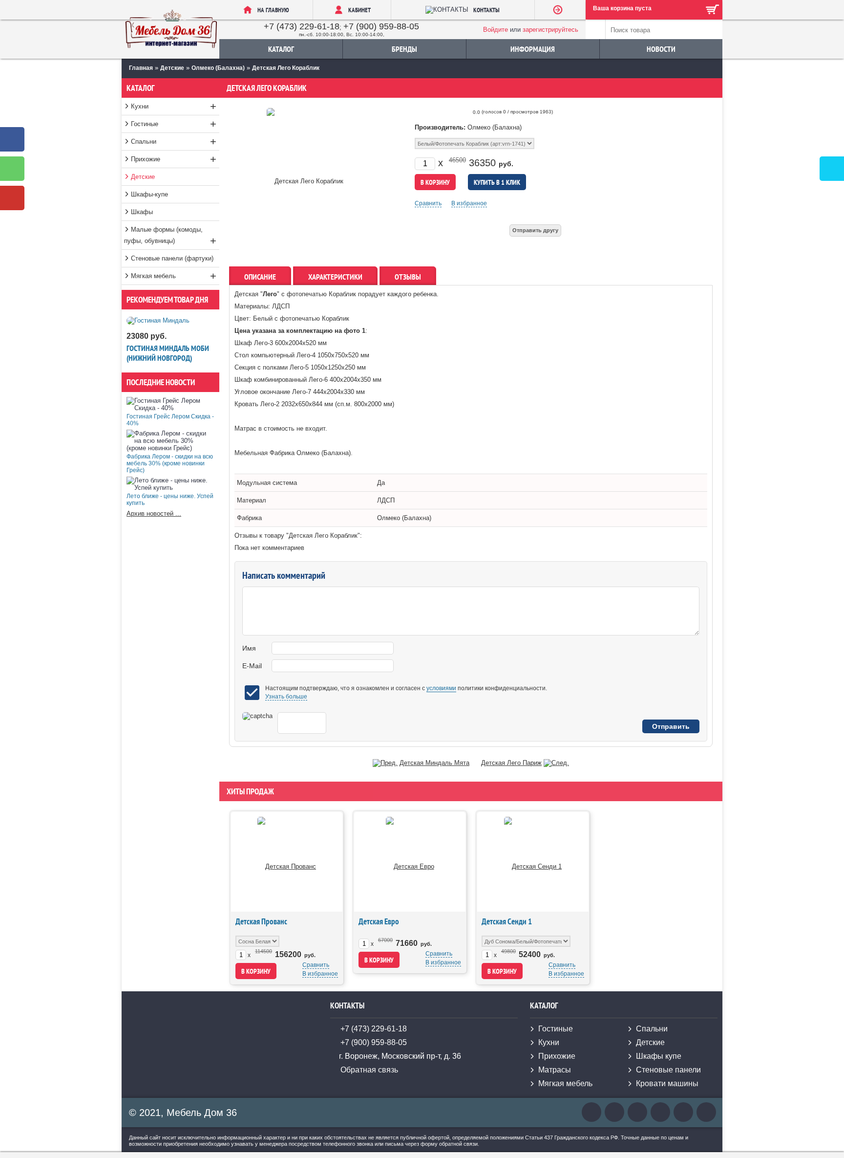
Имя (249, 648)
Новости (661, 49)
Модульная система (267, 482)
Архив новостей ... (154, 513)
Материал (251, 500)
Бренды (404, 49)
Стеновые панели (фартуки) (172, 258)
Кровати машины (667, 1083)
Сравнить (428, 203)
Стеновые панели (668, 1070)
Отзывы (408, 277)
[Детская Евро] (410, 861)
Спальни (173, 141)
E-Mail (252, 666)
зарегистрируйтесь (550, 29)
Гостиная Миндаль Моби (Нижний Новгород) (168, 353)
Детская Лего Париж (511, 762)
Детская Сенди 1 (507, 921)
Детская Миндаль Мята (434, 762)
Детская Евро (379, 921)
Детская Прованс (261, 921)
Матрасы (554, 1070)
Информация (532, 49)
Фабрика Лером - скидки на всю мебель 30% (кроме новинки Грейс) (170, 463)
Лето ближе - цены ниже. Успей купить (170, 499)
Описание (260, 277)
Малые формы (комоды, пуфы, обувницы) (170, 236)
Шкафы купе (658, 1056)
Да (381, 482)
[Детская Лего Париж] (556, 762)
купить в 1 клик (497, 182)
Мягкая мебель (173, 276)
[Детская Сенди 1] (533, 861)
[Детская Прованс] (286, 861)
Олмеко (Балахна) (404, 518)
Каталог (281, 49)
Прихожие (173, 159)
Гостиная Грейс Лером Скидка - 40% (170, 420)
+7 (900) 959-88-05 (381, 26)
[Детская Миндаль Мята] (385, 762)
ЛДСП (386, 500)
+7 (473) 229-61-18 (301, 26)
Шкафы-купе (149, 194)
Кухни (173, 106)
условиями (441, 688)
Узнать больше (286, 696)
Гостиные (173, 124)
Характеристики (335, 277)
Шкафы (142, 212)
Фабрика (249, 518)
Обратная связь (369, 1070)
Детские (143, 176)
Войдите (495, 29)
